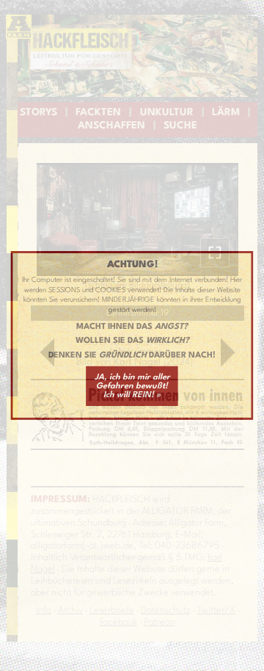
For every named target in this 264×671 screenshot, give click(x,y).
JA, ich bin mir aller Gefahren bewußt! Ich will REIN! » (132, 386)
